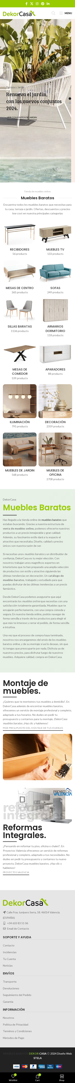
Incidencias (10, 952)
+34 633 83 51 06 (17, 923)
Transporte (10, 981)
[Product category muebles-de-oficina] (55, 458)
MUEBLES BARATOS (15, 1053)
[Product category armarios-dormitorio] (55, 319)
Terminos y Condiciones (17, 1031)
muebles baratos (52, 519)
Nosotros (8, 1017)
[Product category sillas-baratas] (20, 317)
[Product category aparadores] (55, 359)
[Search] (53, 13)
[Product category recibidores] (20, 239)
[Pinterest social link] (42, 4)
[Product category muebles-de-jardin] (20, 456)
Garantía (8, 1001)
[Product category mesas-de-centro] (20, 278)
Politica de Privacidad (15, 1024)
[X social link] (31, 4)
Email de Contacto (18, 928)
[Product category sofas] (55, 278)
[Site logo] (19, 13)
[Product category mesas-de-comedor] (20, 361)
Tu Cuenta (9, 958)
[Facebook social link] (26, 4)
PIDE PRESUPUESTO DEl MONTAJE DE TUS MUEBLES (33, 727)
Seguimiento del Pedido (17, 995)
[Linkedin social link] (48, 4)
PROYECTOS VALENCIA (16, 872)
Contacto (8, 945)
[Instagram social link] (37, 4)
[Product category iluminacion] (20, 407)
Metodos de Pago (13, 1037)
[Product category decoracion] (55, 407)
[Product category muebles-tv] (55, 239)
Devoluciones (11, 988)
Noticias (8, 965)
